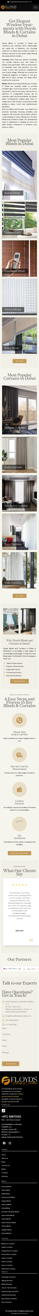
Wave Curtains (12, 583)
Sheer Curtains (13, 544)
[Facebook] (4, 1143)
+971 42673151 (11, 1116)
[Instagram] (9, 1143)
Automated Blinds (14, 271)
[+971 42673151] (3, 1111)
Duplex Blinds (12, 232)
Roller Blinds (11, 348)
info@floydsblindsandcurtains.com (18, 1016)
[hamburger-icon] (35, 7)
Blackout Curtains (14, 427)
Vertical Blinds (12, 309)
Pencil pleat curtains (15, 505)
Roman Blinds (12, 193)
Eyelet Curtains (13, 467)
